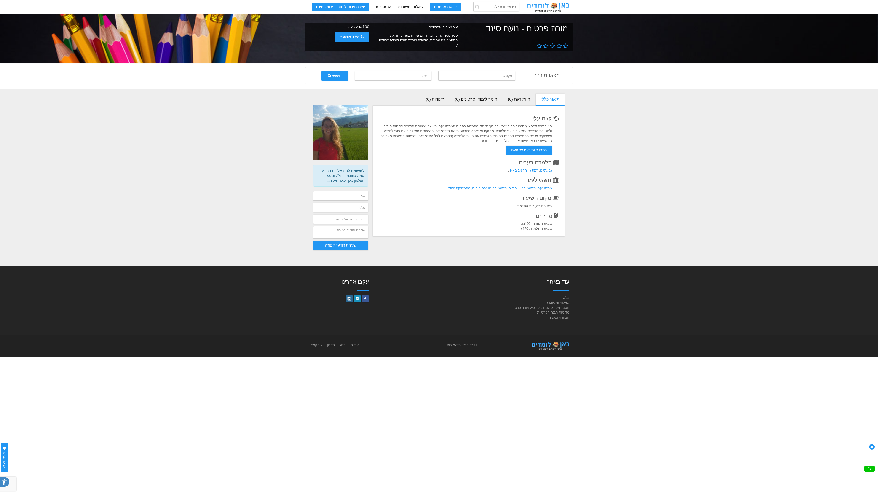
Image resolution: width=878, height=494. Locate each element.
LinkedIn (357, 298)
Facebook (365, 298)
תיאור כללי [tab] (550, 99)
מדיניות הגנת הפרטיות (553, 312)
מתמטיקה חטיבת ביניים (489, 188)
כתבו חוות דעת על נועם (529, 150)
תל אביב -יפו (518, 170)
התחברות (383, 7)
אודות (355, 345)
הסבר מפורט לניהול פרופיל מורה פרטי (541, 307)
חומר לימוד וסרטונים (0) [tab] (476, 99)
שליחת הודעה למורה (340, 245)
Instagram (349, 298)
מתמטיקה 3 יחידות (522, 188)
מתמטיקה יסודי (459, 188)
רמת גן (533, 170)
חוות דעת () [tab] (519, 99)
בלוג (566, 298)
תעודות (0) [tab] (435, 99)
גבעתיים (546, 170)
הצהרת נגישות (559, 317)
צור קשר (316, 345)
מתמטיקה (545, 188)
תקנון (331, 345)
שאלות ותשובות (410, 7)
